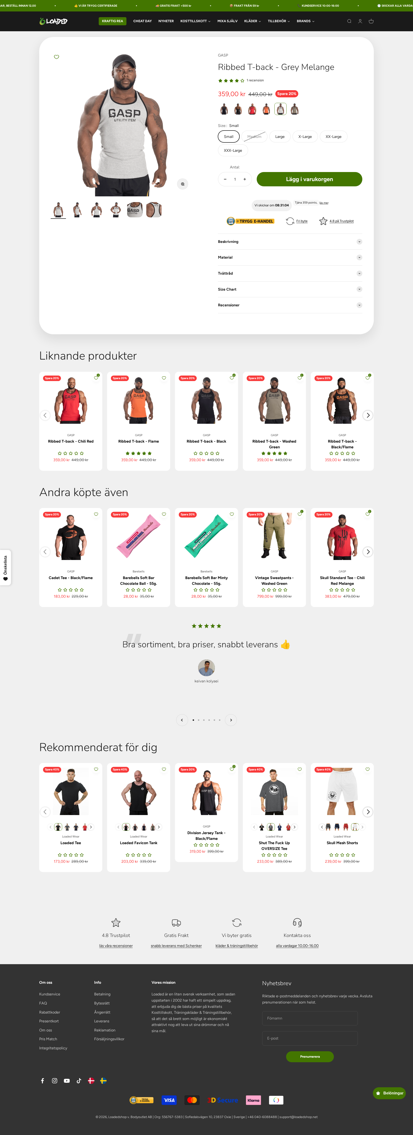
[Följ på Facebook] (42, 1080)
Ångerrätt (102, 1012)
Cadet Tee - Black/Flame (71, 577)
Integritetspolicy (53, 1048)
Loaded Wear (70, 836)
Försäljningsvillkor (109, 1039)
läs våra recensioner (116, 945)
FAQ (43, 1003)
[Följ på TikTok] (79, 1080)
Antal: (235, 167)
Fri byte (302, 221)
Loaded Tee (70, 843)
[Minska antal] (225, 179)
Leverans (101, 1021)
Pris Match (48, 1039)
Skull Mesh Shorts (342, 843)
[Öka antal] (245, 179)
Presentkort (49, 1021)
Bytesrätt (102, 1003)
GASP (223, 55)
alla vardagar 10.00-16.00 (297, 945)
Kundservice (49, 994)
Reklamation (104, 1030)
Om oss (45, 1030)
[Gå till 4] (115, 210)
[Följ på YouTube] (67, 1080)
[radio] (224, 109)
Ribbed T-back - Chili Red (71, 441)
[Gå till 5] (134, 210)
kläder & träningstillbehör (237, 945)
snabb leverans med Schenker (176, 945)
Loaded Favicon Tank (139, 843)
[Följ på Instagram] (54, 1080)
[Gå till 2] (77, 210)
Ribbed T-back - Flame (138, 441)
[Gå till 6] (154, 210)
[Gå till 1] (58, 210)
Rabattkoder (49, 1012)
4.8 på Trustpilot (342, 221)
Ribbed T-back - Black (206, 441)
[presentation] (91, 827)
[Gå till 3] (96, 210)
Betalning (102, 994)
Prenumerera (310, 1057)
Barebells (139, 571)
